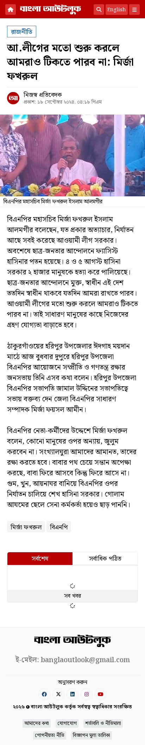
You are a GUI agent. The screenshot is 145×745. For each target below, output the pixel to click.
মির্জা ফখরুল (26, 527)
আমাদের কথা (36, 723)
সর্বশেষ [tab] (40, 559)
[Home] (10, 9)
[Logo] (50, 9)
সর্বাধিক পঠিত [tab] (105, 559)
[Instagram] (87, 694)
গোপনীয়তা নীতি (49, 735)
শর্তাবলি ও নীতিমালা (103, 723)
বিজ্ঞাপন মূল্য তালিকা (91, 735)
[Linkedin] (72, 694)
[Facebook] (44, 694)
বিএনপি (59, 527)
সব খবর (72, 596)
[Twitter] (58, 694)
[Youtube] (101, 694)
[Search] (99, 9)
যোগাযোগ (67, 723)
